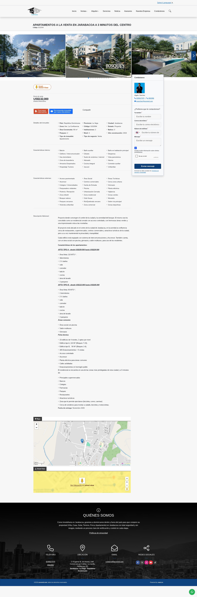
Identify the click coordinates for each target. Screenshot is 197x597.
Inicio (74, 11)
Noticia (117, 11)
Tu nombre (138, 113)
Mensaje (137, 137)
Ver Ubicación (76, 485)
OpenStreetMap (125, 465)
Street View (43, 87)
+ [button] (36, 424)
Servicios (106, 11)
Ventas (83, 11)
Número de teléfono (141, 129)
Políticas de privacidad (98, 533)
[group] (32, 55)
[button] (88, 78)
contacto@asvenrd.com (114, 562)
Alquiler (94, 11)
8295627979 (140, 98)
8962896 (151, 98)
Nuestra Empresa (143, 11)
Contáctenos (159, 11)
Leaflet (113, 465)
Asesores (128, 11)
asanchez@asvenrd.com (144, 101)
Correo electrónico (140, 121)
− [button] (36, 427)
